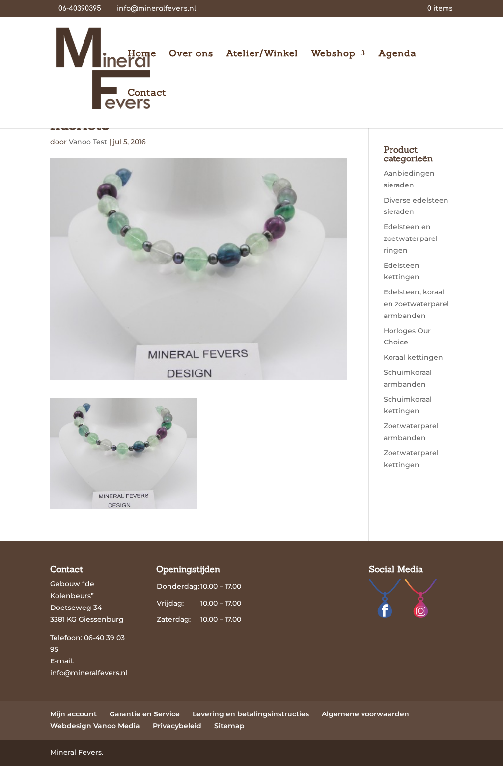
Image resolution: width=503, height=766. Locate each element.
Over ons (191, 54)
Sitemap (229, 725)
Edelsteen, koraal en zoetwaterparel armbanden (416, 304)
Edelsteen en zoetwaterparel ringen (411, 238)
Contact (147, 93)
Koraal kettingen (413, 357)
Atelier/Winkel (262, 54)
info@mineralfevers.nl (89, 672)
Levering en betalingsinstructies (251, 714)
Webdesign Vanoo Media (95, 725)
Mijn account (73, 714)
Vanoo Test (88, 141)
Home (142, 54)
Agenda (397, 54)
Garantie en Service (145, 714)
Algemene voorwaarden (365, 714)
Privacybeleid (177, 725)
